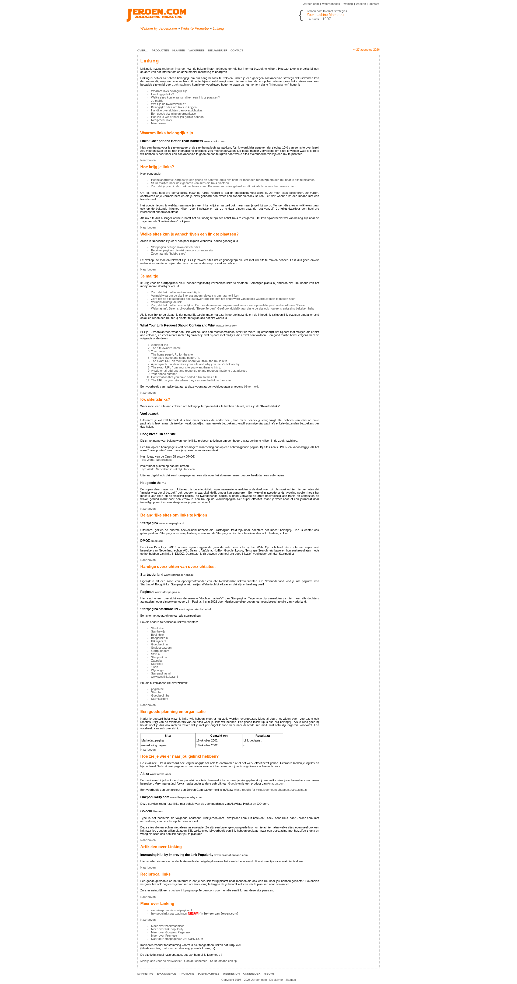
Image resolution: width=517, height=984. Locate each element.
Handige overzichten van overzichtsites (177, 110)
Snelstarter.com (161, 647)
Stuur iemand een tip (223, 960)
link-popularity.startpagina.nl (169, 913)
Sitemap (290, 979)
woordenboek (331, 3)
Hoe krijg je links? (162, 94)
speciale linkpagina (181, 890)
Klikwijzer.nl (158, 641)
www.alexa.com (160, 773)
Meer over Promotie (164, 935)
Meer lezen (158, 123)
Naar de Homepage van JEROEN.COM (177, 938)
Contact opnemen (195, 960)
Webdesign (231, 973)
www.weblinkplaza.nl (164, 676)
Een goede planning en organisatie (173, 113)
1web (154, 667)
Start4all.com (159, 698)
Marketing (145, 973)
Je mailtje (157, 100)
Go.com (158, 811)
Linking (218, 28)
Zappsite (156, 660)
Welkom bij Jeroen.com (158, 28)
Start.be (156, 692)
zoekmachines (171, 68)
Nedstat (162, 766)
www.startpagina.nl (171, 523)
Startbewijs (158, 631)
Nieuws (269, 973)
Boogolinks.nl (159, 637)
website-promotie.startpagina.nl (171, 910)
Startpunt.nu (159, 657)
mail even (168, 948)
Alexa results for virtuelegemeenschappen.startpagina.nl (270, 789)
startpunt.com (160, 650)
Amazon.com (275, 783)
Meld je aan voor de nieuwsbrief (160, 960)
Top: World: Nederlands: (156, 459)
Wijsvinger (158, 670)
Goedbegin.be (160, 695)
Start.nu (156, 654)
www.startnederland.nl (179, 574)
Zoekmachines (208, 973)
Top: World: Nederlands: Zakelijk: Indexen (167, 469)
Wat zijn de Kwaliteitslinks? (168, 104)
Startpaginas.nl (160, 673)
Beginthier (157, 634)
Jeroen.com (311, 3)
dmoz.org (157, 540)
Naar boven (148, 160)
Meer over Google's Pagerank (170, 932)
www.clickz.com (214, 141)
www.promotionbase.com (231, 854)
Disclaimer (276, 979)
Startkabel (157, 628)
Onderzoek (251, 973)
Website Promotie (195, 28)
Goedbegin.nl (159, 644)
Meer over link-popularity (167, 929)
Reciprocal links (161, 120)
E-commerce (166, 973)
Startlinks (157, 663)
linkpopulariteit (279, 84)
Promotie (187, 973)
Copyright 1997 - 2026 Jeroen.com (244, 979)
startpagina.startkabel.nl (195, 609)
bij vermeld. (251, 386)
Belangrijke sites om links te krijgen (174, 107)
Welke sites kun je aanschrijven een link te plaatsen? (185, 97)
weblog (348, 3)
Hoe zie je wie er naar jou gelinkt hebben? (178, 116)
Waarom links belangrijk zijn (169, 91)
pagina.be (157, 689)
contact (374, 3)
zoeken (361, 3)
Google (232, 783)
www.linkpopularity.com (186, 797)
